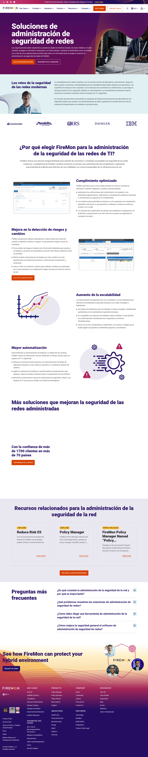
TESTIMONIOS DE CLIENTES (23, 462)
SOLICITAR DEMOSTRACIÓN (23, 62)
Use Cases (23, 8)
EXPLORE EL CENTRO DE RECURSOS (74, 573)
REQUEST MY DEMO (11, 668)
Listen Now (99, 2)
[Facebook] (7, 2)
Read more (127, 556)
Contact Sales (115, 8)
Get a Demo (99, 8)
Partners (60, 8)
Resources (72, 8)
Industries (48, 8)
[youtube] (14, 2)
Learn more (41, 556)
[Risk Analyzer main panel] (106, 254)
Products (35, 8)
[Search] (127, 8)
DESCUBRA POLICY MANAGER (48, 62)
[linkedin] (11, 2)
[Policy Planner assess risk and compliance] (42, 217)
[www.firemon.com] (10, 8)
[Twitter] (4, 2)
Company (85, 8)
